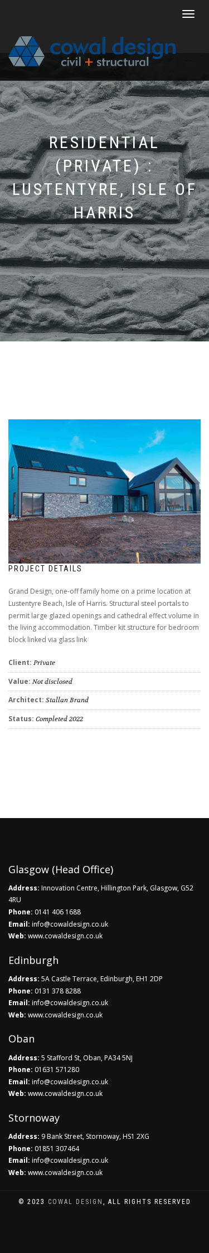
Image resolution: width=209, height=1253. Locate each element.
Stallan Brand (67, 700)
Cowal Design (75, 1202)
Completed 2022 (59, 718)
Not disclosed (52, 681)
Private (44, 662)
